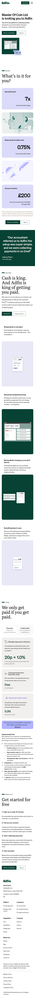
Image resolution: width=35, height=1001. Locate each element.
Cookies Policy (7, 981)
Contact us (6, 958)
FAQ (15, 968)
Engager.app (6, 928)
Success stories (7, 948)
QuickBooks (6, 925)
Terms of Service (8, 978)
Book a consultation (9, 33)
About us (19, 922)
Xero (4, 922)
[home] (5, 3)
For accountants (21, 906)
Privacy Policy (7, 984)
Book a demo (19, 314)
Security (19, 928)
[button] (31, 3)
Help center (6, 951)
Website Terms (7, 974)
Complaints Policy (8, 988)
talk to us (17, 727)
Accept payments (8, 906)
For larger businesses (23, 912)
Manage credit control (7, 910)
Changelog (6, 954)
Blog (4, 944)
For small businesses (22, 909)
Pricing (5, 941)
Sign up (21, 33)
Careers (19, 925)
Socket (5, 932)
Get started (25, 3)
